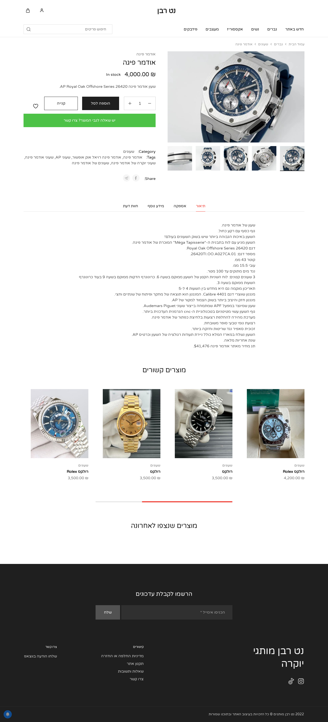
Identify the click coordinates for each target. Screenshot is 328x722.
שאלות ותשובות (131, 671)
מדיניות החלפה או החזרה (122, 656)
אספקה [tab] (180, 206)
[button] (171, 158)
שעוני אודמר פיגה (39, 157)
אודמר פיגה (146, 54)
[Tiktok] (291, 682)
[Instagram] (301, 682)
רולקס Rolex (293, 471)
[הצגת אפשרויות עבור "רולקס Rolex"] (71, 451)
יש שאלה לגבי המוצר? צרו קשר (89, 120)
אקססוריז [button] (235, 29)
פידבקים (190, 29)
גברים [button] (272, 29)
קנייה (61, 103)
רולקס (227, 471)
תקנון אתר (135, 663)
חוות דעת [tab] (130, 206)
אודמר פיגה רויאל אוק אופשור (96, 157)
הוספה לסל (100, 103)
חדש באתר (294, 29)
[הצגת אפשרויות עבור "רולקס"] (215, 451)
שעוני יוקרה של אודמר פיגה (133, 163)
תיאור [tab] (200, 206)
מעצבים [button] (212, 29)
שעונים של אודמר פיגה (90, 163)
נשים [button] (255, 29)
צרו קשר (137, 679)
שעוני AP (62, 157)
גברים (278, 44)
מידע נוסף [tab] (156, 206)
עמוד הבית (296, 44)
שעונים (263, 44)
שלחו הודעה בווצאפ (40, 656)
